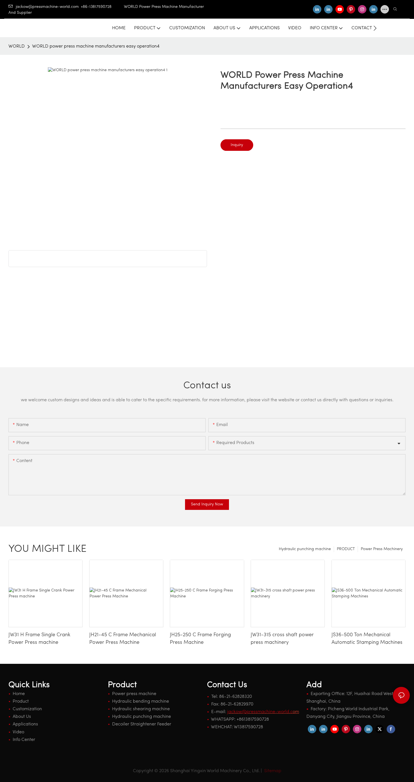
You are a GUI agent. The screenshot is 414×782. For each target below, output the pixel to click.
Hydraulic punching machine (305, 549)
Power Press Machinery (382, 549)
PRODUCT (346, 549)
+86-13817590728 (102, 7)
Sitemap (272, 771)
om (263, 712)
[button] (375, 28)
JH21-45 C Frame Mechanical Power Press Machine (122, 639)
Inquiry (237, 145)
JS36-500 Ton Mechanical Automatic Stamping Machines (366, 639)
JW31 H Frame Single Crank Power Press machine (39, 639)
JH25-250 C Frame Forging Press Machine (200, 639)
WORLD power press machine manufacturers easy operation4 (95, 46)
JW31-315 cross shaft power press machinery (282, 639)
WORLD (16, 46)
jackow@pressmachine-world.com (47, 7)
